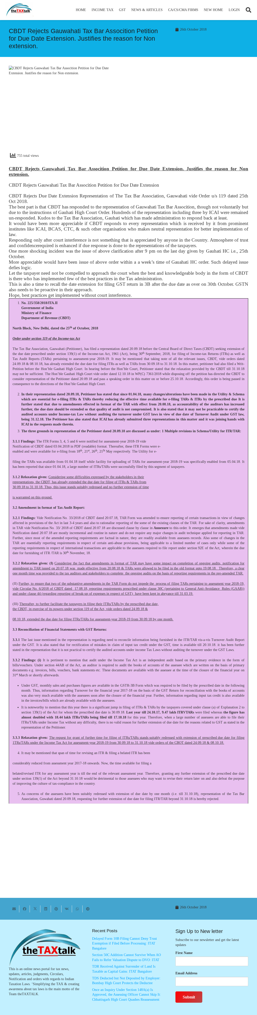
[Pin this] (56, 908)
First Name (183, 953)
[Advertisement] (191, 111)
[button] (115, 10)
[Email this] (14, 908)
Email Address (186, 973)
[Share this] (24, 908)
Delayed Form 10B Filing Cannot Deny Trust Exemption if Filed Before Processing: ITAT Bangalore (124, 943)
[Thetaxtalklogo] (19, 10)
